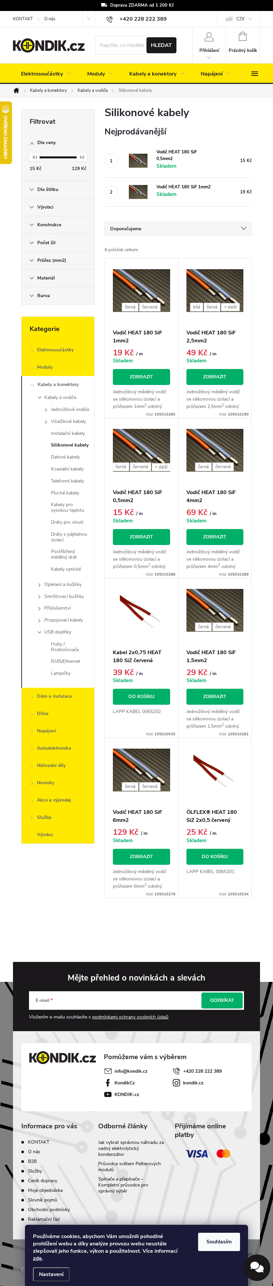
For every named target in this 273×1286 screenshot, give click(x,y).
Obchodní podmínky (49, 1209)
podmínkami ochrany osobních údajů (130, 1017)
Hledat (161, 45)
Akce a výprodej (54, 800)
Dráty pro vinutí (67, 522)
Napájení (46, 731)
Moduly (45, 367)
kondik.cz (193, 1083)
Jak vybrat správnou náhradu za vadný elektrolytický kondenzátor (131, 1148)
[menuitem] (46, 74)
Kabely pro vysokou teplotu (67, 507)
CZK (240, 19)
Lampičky (61, 673)
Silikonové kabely (70, 445)
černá (130, 307)
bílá (196, 307)
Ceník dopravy (42, 1181)
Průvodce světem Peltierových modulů (129, 1167)
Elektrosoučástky (55, 350)
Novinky (45, 783)
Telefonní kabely (67, 481)
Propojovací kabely (63, 620)
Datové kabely (65, 457)
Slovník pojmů (42, 1200)
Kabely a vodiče (60, 397)
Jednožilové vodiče (70, 409)
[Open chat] (257, 1267)
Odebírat (222, 1000)
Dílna (43, 713)
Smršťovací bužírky (64, 596)
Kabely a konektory (58, 384)
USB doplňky (57, 632)
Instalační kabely (68, 433)
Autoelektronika (54, 748)
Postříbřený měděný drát (64, 554)
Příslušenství (57, 608)
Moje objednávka (45, 1190)
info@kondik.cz (131, 1071)
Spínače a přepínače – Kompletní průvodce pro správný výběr (123, 1185)
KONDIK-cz (127, 1094)
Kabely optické (66, 569)
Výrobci (45, 834)
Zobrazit (141, 377)
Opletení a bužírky (63, 584)
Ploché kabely (65, 493)
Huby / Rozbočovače (65, 647)
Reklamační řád (44, 1219)
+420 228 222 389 (202, 1071)
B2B (32, 1161)
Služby (44, 817)
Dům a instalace (54, 696)
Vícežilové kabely (68, 421)
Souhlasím (219, 1241)
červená (149, 307)
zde (37, 1258)
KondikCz (125, 1083)
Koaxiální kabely (67, 469)
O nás (49, 19)
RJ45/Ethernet (65, 661)
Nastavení (51, 1274)
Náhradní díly (51, 765)
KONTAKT (23, 19)
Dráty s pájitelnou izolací (69, 537)
